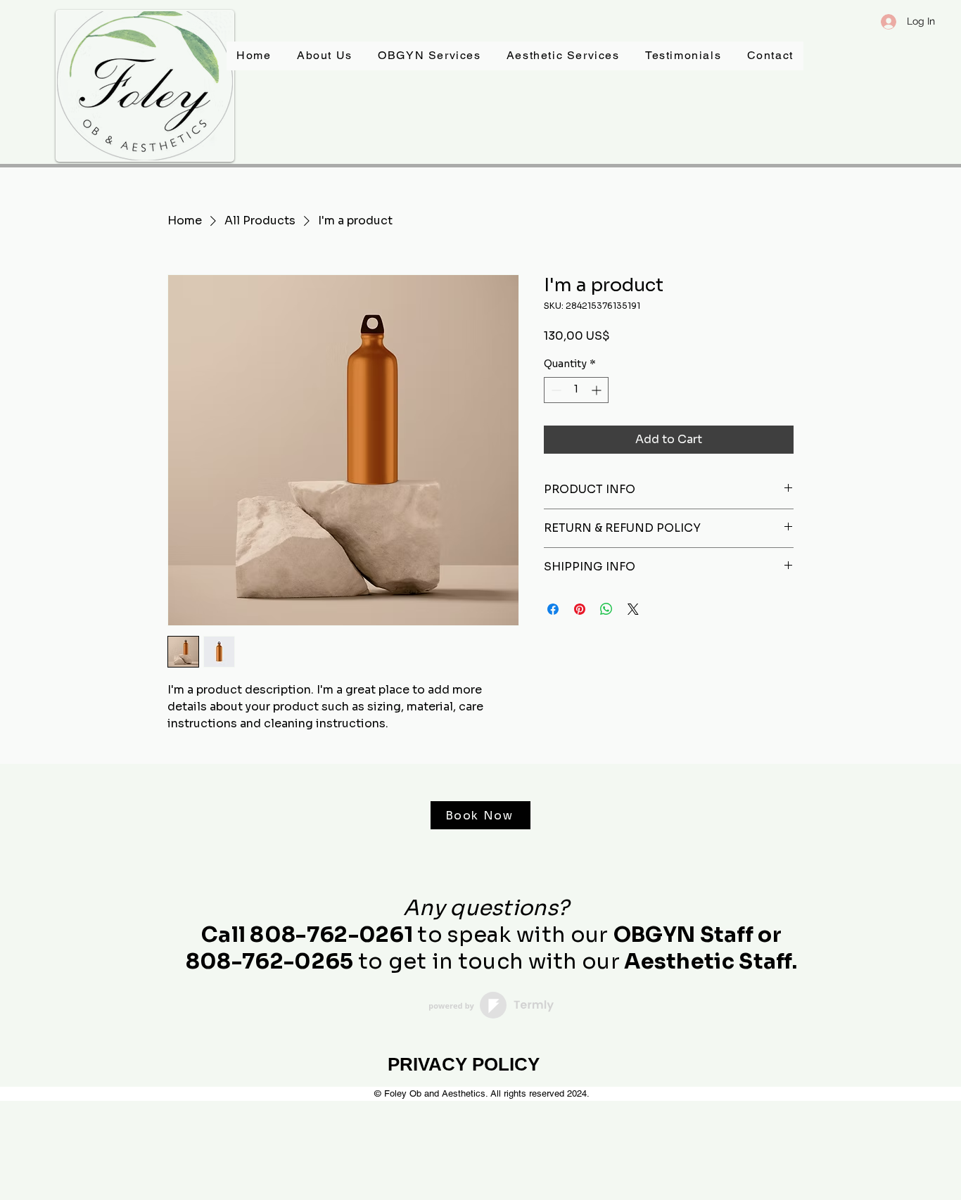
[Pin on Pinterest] (579, 609)
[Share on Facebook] (553, 609)
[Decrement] (555, 390)
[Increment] (597, 390)
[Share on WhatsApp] (606, 609)
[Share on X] (633, 609)
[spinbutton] (576, 390)
